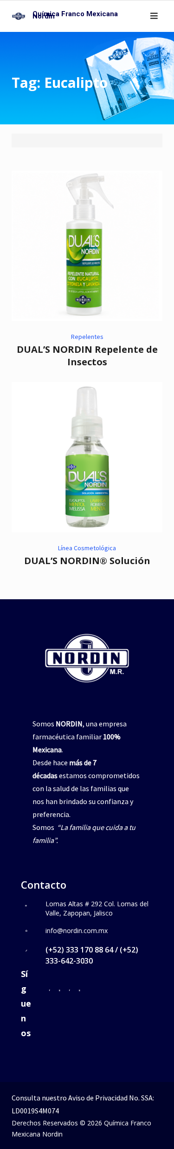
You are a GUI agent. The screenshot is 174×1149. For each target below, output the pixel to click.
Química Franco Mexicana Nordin (75, 15)
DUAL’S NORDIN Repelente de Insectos (87, 355)
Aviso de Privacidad (98, 1097)
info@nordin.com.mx (76, 930)
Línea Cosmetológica (87, 548)
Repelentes (87, 336)
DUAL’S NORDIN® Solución (87, 560)
